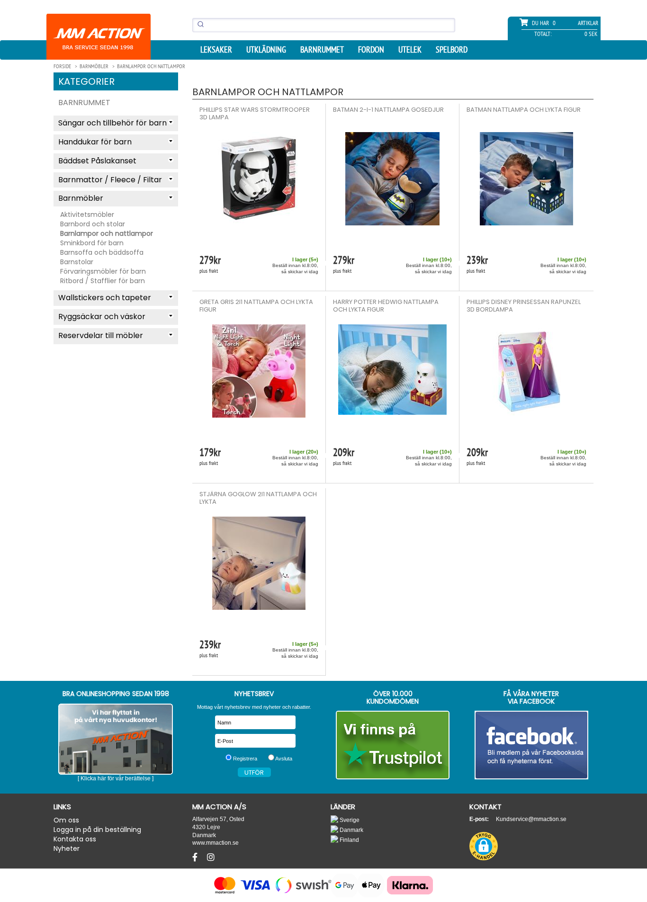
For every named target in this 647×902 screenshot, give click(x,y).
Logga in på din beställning (97, 829)
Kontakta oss (75, 839)
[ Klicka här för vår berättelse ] (115, 778)
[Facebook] (196, 857)
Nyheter (67, 848)
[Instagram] (211, 857)
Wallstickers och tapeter (104, 297)
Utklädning (266, 49)
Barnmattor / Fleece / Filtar (110, 179)
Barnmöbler (80, 198)
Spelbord (451, 49)
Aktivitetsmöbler (87, 214)
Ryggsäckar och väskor (101, 316)
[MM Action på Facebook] (531, 745)
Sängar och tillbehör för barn (112, 122)
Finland (348, 840)
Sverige (348, 820)
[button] (483, 846)
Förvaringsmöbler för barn (103, 271)
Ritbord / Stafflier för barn (102, 281)
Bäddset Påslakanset (97, 160)
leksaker (216, 49)
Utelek (410, 49)
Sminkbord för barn (92, 243)
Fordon (371, 49)
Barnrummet (322, 49)
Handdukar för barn (95, 141)
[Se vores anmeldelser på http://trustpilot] (392, 745)
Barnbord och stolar (92, 224)
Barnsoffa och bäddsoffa (102, 252)
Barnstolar (76, 262)
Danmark (350, 830)
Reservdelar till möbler (100, 335)
